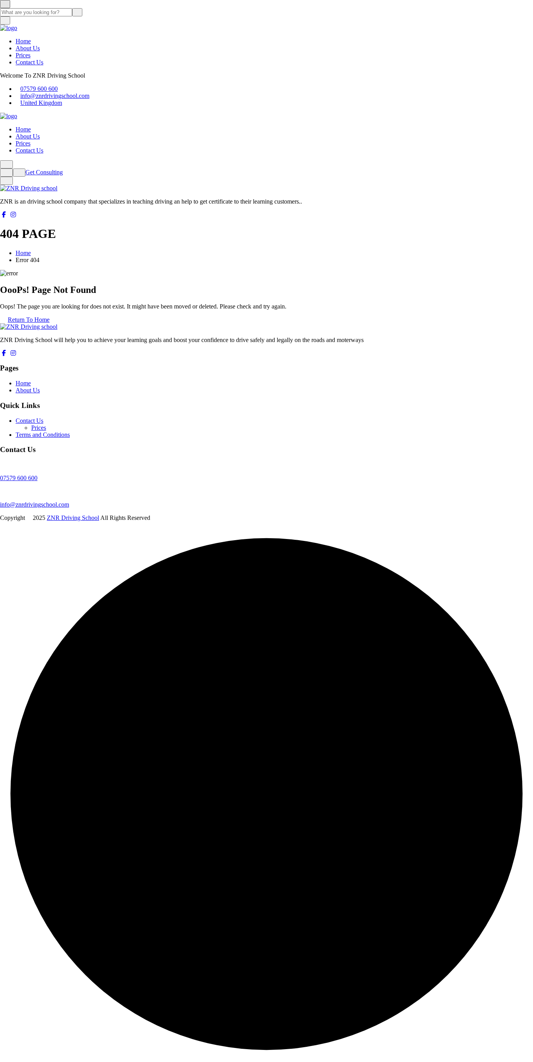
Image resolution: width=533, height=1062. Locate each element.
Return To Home (29, 319)
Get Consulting (44, 172)
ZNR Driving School (73, 517)
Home (23, 41)
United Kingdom (41, 102)
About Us (28, 48)
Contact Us (29, 62)
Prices (23, 55)
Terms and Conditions (43, 434)
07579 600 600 (39, 88)
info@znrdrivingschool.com (54, 95)
